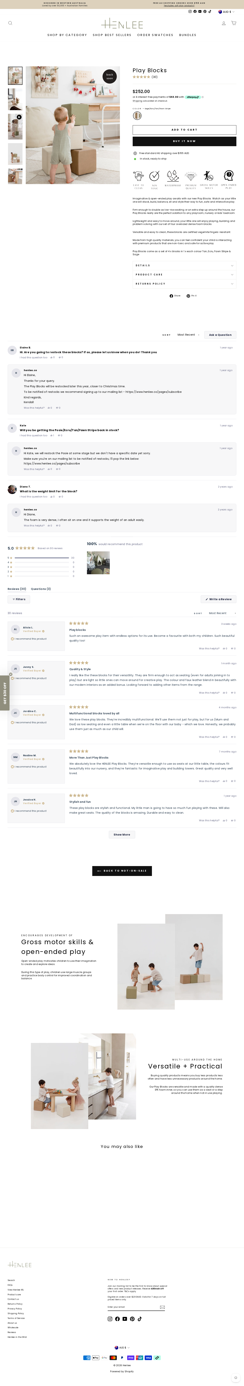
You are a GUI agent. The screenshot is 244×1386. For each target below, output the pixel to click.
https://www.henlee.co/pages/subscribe (154, 392)
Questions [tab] (41, 589)
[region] (99, 562)
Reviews (12, 1332)
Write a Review (222, 600)
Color (152, 108)
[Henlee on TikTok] (139, 1319)
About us (12, 1323)
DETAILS (143, 265)
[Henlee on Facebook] (117, 1319)
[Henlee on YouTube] (125, 1319)
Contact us (13, 1299)
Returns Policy (15, 1304)
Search (11, 1280)
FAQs (10, 1285)
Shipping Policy (16, 1313)
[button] (145, 77)
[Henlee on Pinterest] (132, 1319)
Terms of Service (16, 1318)
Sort (167, 334)
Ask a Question (222, 336)
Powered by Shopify (122, 1371)
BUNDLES (188, 35)
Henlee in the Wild (17, 1337)
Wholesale (13, 1327)
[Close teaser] (11, 674)
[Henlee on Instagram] (110, 1319)
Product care (14, 1294)
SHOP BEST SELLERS (112, 35)
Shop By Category (67, 35)
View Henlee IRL (16, 1289)
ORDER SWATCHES (155, 35)
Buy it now (184, 141)
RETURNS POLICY (150, 283)
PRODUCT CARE (149, 274)
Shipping (137, 101)
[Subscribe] (162, 1307)
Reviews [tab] (17, 589)
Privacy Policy (15, 1308)
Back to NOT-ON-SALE (125, 870)
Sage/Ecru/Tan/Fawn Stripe (137, 116)
